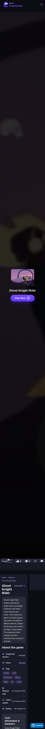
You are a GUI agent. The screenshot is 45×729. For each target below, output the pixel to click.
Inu (12, 682)
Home (4, 577)
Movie (17, 677)
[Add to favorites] (35, 561)
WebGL (6, 673)
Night (6, 682)
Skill (14, 673)
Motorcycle (8, 677)
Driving (11, 577)
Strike (19, 682)
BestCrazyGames (13, 4)
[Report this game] (42, 561)
